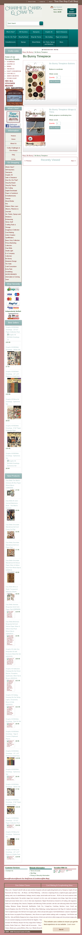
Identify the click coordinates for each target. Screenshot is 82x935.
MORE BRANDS (11, 274)
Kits (6, 203)
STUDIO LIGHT (12, 78)
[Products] (12, 878)
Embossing (9, 219)
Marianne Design (10, 261)
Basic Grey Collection (12, 240)
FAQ (13, 155)
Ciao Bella (8, 248)
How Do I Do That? (10, 37)
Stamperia (36, 32)
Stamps (23, 42)
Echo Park (8, 269)
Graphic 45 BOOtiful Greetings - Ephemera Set (13, 456)
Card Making (9, 232)
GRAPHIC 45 (11, 64)
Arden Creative (10, 235)
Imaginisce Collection (12, 230)
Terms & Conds (32, 1)
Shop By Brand (23, 37)
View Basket (71, 11)
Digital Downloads (11, 190)
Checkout (71, 15)
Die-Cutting (48, 37)
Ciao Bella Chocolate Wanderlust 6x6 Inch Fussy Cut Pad (12, 527)
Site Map (13, 159)
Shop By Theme (36, 37)
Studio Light (9, 251)
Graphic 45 (48, 32)
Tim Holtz (8, 264)
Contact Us (42, 1)
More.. (62, 42)
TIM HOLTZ (10, 69)
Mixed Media (36, 42)
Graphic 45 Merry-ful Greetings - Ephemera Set (13, 401)
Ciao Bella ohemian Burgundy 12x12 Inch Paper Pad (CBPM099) (13, 607)
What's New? (10, 32)
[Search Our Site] (22, 878)
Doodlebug (8, 271)
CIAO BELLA (11, 73)
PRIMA (9, 66)
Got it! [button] (61, 929)
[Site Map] (45, 878)
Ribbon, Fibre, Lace (11, 206)
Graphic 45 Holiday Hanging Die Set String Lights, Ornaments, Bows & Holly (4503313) (13, 699)
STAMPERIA (11, 61)
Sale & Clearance (61, 32)
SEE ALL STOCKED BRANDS (10, 83)
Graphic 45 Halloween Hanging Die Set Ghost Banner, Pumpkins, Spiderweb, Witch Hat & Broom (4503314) (13, 673)
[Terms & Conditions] (35, 878)
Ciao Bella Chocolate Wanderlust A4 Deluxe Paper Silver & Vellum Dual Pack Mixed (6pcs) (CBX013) (13, 565)
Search (50, 1)
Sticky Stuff (9, 222)
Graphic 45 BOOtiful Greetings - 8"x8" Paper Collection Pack (13, 428)
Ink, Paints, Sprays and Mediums (49, 43)
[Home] (6, 878)
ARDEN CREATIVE (13, 76)
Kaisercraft (8, 892)
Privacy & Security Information (40, 875)
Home (13, 139)
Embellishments (11, 42)
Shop (24, 52)
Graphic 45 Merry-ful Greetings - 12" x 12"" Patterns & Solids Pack (13, 852)
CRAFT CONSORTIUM (14, 71)
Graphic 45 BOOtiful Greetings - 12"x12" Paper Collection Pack (13, 329)
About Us (13, 143)
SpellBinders (9, 237)
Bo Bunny (30, 52)
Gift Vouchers (23, 32)
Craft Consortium (11, 266)
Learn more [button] (71, 924)
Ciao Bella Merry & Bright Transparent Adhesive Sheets (12, 589)
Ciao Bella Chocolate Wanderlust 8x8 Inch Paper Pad (12, 545)
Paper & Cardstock (62, 37)
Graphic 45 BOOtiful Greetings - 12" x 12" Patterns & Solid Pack (13, 374)
